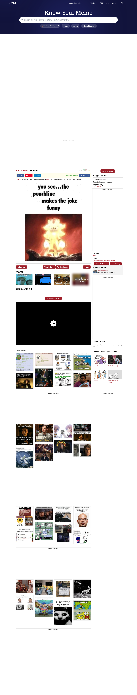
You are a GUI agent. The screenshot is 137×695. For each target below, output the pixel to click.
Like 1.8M (85, 175)
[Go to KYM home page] (12, 4)
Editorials (103, 3)
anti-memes (110, 260)
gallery (48, 179)
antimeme (96, 260)
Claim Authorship (101, 264)
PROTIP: (19, 179)
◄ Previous (21, 267)
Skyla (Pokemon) (113, 366)
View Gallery (48, 267)
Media (92, 3)
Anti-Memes (22, 170)
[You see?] (53, 221)
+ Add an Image (107, 171)
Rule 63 (96, 380)
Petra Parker (97, 366)
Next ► (87, 267)
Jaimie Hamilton (102, 270)
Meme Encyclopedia (77, 3)
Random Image (62, 267)
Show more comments (53, 298)
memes (103, 260)
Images (65, 26)
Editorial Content (89, 26)
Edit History (116, 264)
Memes (75, 26)
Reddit (95, 256)
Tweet (38, 175)
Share (21, 175)
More (114, 3)
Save (29, 175)
